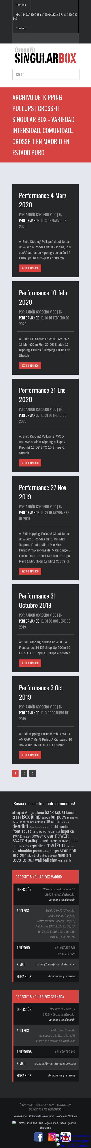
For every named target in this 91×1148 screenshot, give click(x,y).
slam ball (68, 850)
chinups (40, 822)
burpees (58, 816)
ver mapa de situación (62, 899)
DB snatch (53, 821)
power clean (43, 835)
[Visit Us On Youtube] (72, 1145)
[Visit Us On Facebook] (72, 1136)
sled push (19, 855)
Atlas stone (34, 812)
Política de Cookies (66, 1116)
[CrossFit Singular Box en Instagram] (51, 1141)
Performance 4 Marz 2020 (42, 199)
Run (60, 845)
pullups (34, 840)
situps (54, 850)
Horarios (21, 5)
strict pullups (40, 855)
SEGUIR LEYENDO (30, 268)
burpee (46, 817)
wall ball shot (46, 860)
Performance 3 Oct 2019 (41, 692)
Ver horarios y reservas (61, 976)
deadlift (20, 826)
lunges (27, 836)
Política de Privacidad (41, 1116)
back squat (55, 812)
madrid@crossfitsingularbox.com (55, 964)
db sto (65, 822)
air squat (18, 812)
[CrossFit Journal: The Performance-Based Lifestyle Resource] (45, 1128)
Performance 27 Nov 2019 (42, 491)
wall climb (64, 860)
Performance (29, 220)
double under (42, 827)
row (50, 845)
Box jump (31, 816)
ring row (24, 846)
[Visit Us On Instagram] (72, 1140)
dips (31, 827)
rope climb (37, 845)
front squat (21, 831)
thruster (53, 855)
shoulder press (30, 850)
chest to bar (26, 822)
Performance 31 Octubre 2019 (37, 600)
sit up (46, 851)
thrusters (64, 855)
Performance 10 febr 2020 (43, 297)
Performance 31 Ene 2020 (42, 394)
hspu (65, 831)
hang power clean (43, 831)
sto (29, 855)
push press (50, 841)
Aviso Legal (20, 1116)
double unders (60, 826)
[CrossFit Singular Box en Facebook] (37, 1141)
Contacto (21, 28)
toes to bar (23, 859)
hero (58, 831)
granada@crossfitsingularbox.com (55, 1063)
